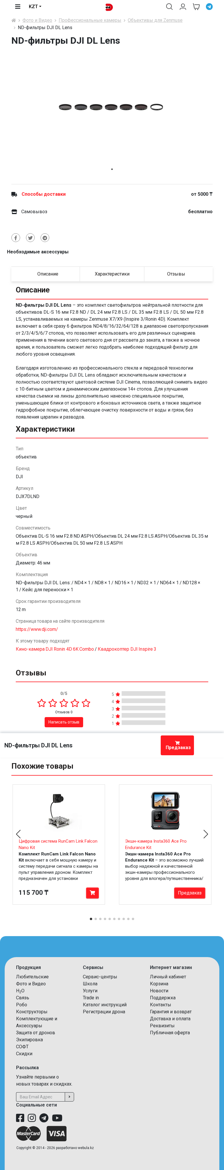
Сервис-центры (100, 977)
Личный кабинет (168, 977)
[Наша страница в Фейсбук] (20, 1118)
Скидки (24, 1053)
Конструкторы (32, 1011)
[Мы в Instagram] (32, 1118)
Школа (90, 984)
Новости (159, 990)
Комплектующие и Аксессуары (36, 1022)
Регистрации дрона (104, 1011)
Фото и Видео (37, 20)
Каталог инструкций (105, 1004)
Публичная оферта (170, 1032)
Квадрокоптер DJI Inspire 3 (127, 649)
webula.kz (86, 1148)
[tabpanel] (112, 106)
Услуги (90, 990)
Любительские (32, 977)
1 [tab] (112, 169)
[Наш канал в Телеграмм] (43, 1118)
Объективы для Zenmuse (155, 20)
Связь (22, 997)
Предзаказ (178, 747)
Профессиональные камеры (90, 20)
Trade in (91, 997)
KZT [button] (33, 6)
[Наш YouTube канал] (57, 1118)
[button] (169, 6)
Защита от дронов (35, 1032)
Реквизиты (162, 1025)
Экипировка (29, 1039)
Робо (21, 1004)
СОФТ (22, 1046)
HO (20, 991)
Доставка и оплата (170, 1018)
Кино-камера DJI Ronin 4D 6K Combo (55, 649)
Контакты (160, 1004)
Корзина (159, 984)
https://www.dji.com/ (37, 629)
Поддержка (163, 997)
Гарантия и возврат (171, 1011)
